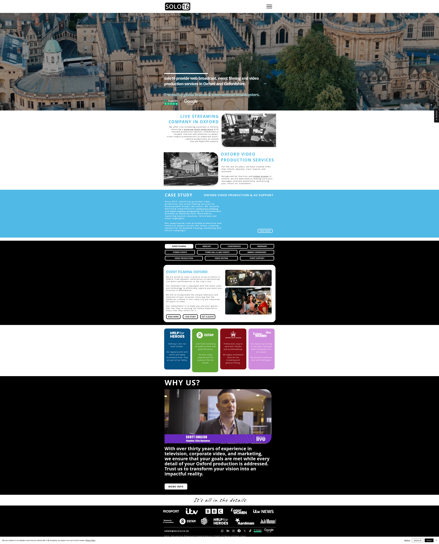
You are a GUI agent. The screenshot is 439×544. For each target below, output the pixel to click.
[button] (269, 446)
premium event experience (198, 134)
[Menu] (269, 6)
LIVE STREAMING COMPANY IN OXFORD (194, 124)
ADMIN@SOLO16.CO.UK (176, 536)
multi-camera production (185, 216)
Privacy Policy (90, 540)
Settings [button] (407, 540)
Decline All (417, 540)
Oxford (214, 132)
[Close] (436, 540)
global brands (261, 181)
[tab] (179, 251)
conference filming (207, 214)
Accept (429, 540)
